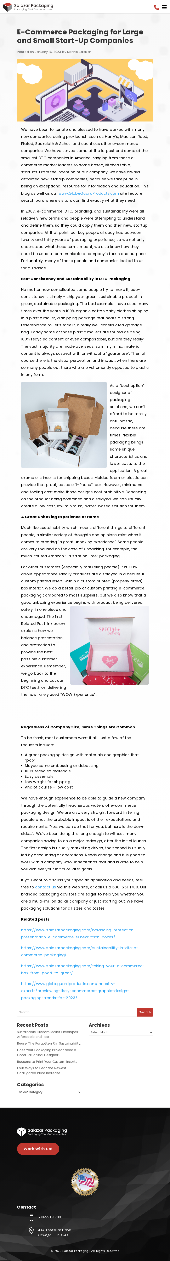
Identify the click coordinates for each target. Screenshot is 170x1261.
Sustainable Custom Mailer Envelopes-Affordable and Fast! (48, 1034)
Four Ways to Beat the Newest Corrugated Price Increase (41, 1070)
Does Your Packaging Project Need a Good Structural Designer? (46, 1052)
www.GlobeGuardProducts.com (88, 193)
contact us (45, 887)
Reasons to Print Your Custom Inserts (47, 1061)
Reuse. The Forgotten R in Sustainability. (49, 1043)
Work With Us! (38, 1148)
